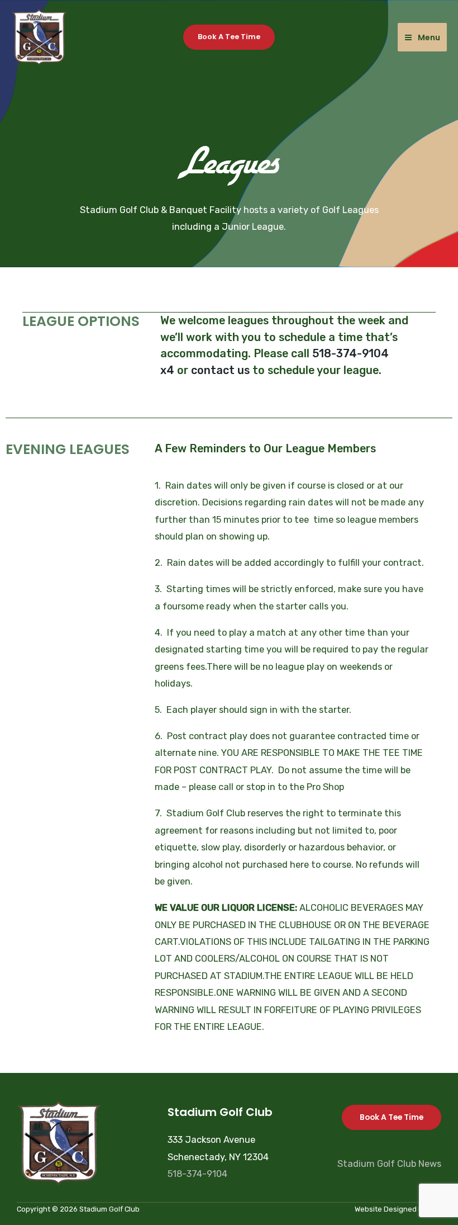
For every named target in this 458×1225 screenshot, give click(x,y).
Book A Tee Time (391, 1117)
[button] (229, 37)
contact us (220, 370)
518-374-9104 (197, 1174)
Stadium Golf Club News (389, 1163)
